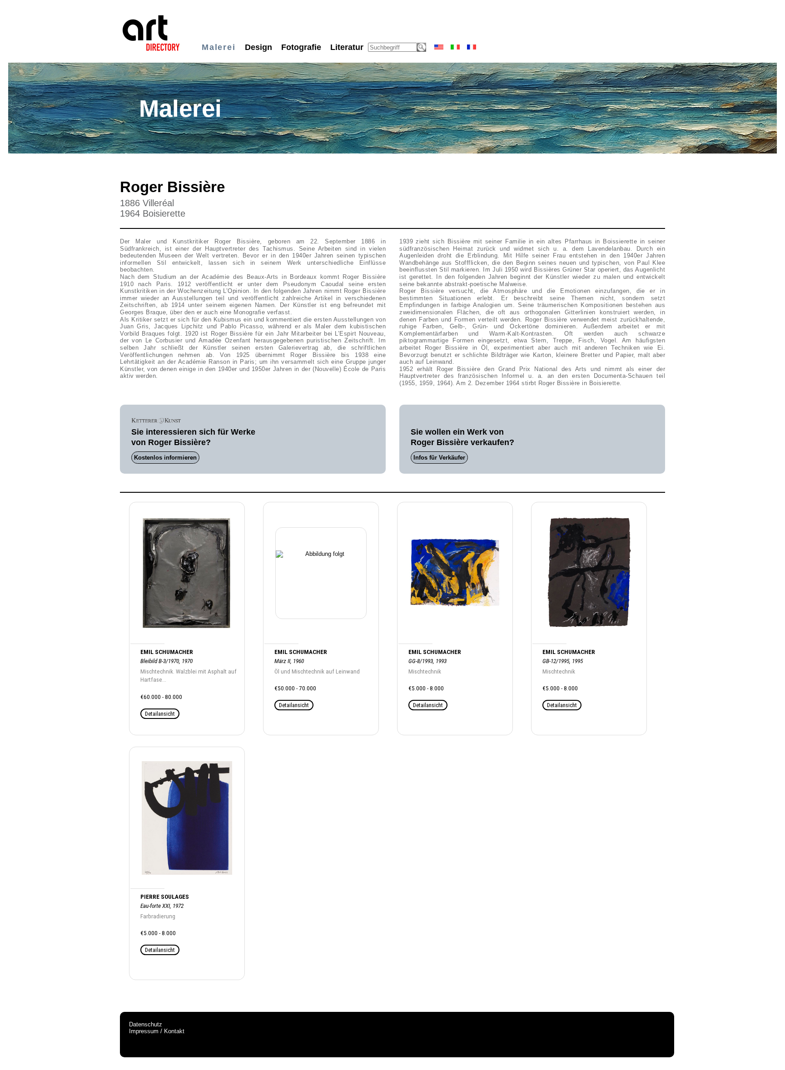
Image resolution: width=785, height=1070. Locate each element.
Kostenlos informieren (165, 457)
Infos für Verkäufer (439, 457)
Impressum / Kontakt (156, 1031)
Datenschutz (145, 1024)
